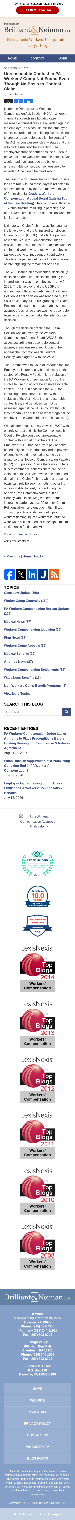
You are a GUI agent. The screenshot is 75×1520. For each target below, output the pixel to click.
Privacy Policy (37, 1423)
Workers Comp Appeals (25, 645)
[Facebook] (9, 574)
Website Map (37, 1447)
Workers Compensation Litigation (32, 629)
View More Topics (17, 693)
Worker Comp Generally (26, 600)
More (62, 58)
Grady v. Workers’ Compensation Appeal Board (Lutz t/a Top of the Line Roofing (35, 198)
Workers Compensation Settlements (34, 669)
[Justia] (43, 574)
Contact (37, 58)
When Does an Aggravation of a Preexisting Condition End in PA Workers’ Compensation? (37, 765)
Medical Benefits (19, 653)
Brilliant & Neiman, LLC (52, 1502)
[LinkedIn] (32, 574)
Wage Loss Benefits (22, 677)
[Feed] (54, 574)
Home (12, 58)
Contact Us (37, 1435)
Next (39, 556)
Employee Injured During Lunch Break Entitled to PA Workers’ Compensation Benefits (33, 788)
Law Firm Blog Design (36, 1514)
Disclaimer (37, 1412)
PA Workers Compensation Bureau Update (36, 611)
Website (37, 1400)
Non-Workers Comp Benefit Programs (35, 685)
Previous (12, 556)
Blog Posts (37, 1458)
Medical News (17, 621)
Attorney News (18, 661)
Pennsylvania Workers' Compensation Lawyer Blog (37, 29)
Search (66, 712)
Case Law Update (27, 534)
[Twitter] (20, 574)
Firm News (15, 637)
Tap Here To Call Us (37, 9)
